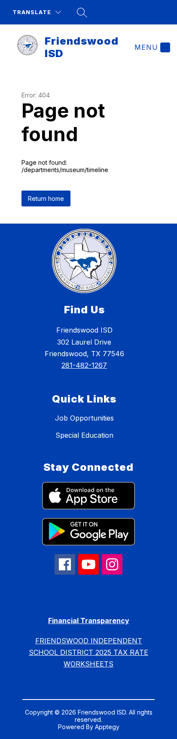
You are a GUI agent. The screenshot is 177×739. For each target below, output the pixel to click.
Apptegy (107, 726)
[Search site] (82, 12)
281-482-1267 (84, 365)
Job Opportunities (84, 418)
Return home (46, 198)
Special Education (84, 435)
